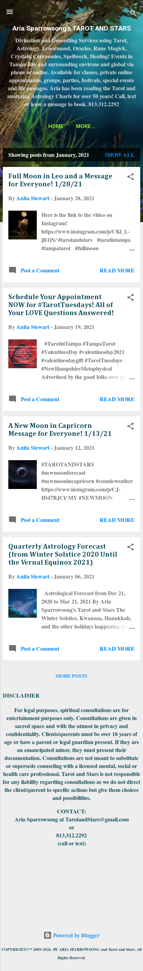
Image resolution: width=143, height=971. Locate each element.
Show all (120, 155)
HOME (56, 126)
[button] (130, 177)
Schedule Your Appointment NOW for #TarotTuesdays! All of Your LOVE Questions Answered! (61, 305)
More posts (71, 675)
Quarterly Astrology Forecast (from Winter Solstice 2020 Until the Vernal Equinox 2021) (62, 554)
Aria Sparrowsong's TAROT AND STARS (71, 28)
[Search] (133, 14)
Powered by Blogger (76, 935)
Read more (117, 270)
